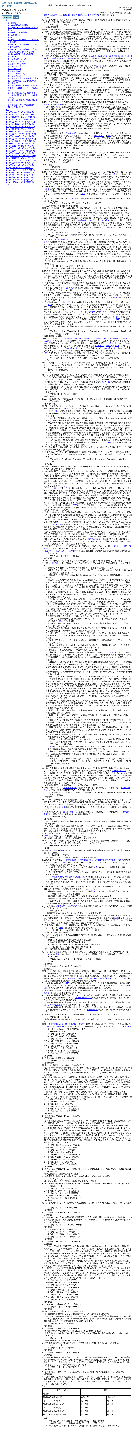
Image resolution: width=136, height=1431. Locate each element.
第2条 (104, 174)
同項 (83, 194)
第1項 (46, 51)
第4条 (108, 346)
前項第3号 (73, 906)
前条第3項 (49, 836)
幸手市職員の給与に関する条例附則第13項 (66, 1024)
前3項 (47, 302)
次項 (109, 442)
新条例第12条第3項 (56, 1005)
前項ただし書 (50, 488)
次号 (50, 411)
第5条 (113, 174)
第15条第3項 (49, 1026)
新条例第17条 (92, 1010)
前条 (80, 133)
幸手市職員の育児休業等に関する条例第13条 (93, 860)
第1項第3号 (61, 906)
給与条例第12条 (70, 788)
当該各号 (66, 408)
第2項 (58, 104)
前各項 (98, 66)
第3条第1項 (70, 133)
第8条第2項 (71, 288)
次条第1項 (53, 693)
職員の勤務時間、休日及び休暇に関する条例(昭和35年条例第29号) (72, 15)
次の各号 (120, 406)
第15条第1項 (63, 239)
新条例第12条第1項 (83, 998)
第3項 (63, 551)
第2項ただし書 (55, 524)
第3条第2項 (99, 136)
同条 (64, 862)
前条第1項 (48, 104)
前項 (58, 107)
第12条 (53, 850)
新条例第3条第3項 (114, 985)
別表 (61, 621)
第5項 (67, 488)
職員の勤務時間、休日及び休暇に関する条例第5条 (94, 978)
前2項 (47, 261)
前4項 (47, 326)
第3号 (58, 411)
